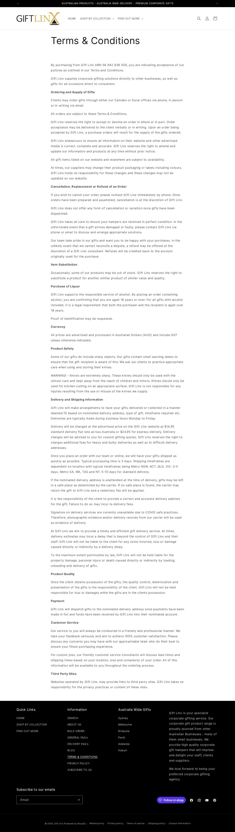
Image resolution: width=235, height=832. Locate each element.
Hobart (122, 750)
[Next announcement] (217, 3)
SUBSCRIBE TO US (79, 769)
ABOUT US (74, 724)
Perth (121, 737)
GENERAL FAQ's (77, 737)
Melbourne (125, 724)
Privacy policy (115, 823)
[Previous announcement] (18, 3)
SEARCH (72, 718)
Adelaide (124, 743)
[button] (97, 18)
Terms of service (135, 823)
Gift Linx (58, 823)
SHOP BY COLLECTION (32, 724)
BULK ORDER (75, 731)
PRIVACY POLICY (78, 763)
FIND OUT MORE (27, 731)
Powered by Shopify (75, 823)
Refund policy (97, 823)
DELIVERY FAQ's (77, 743)
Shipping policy (156, 823)
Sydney (123, 718)
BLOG (71, 750)
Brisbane (124, 731)
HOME (20, 718)
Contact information (179, 823)
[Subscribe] (78, 799)
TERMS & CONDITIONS (82, 756)
